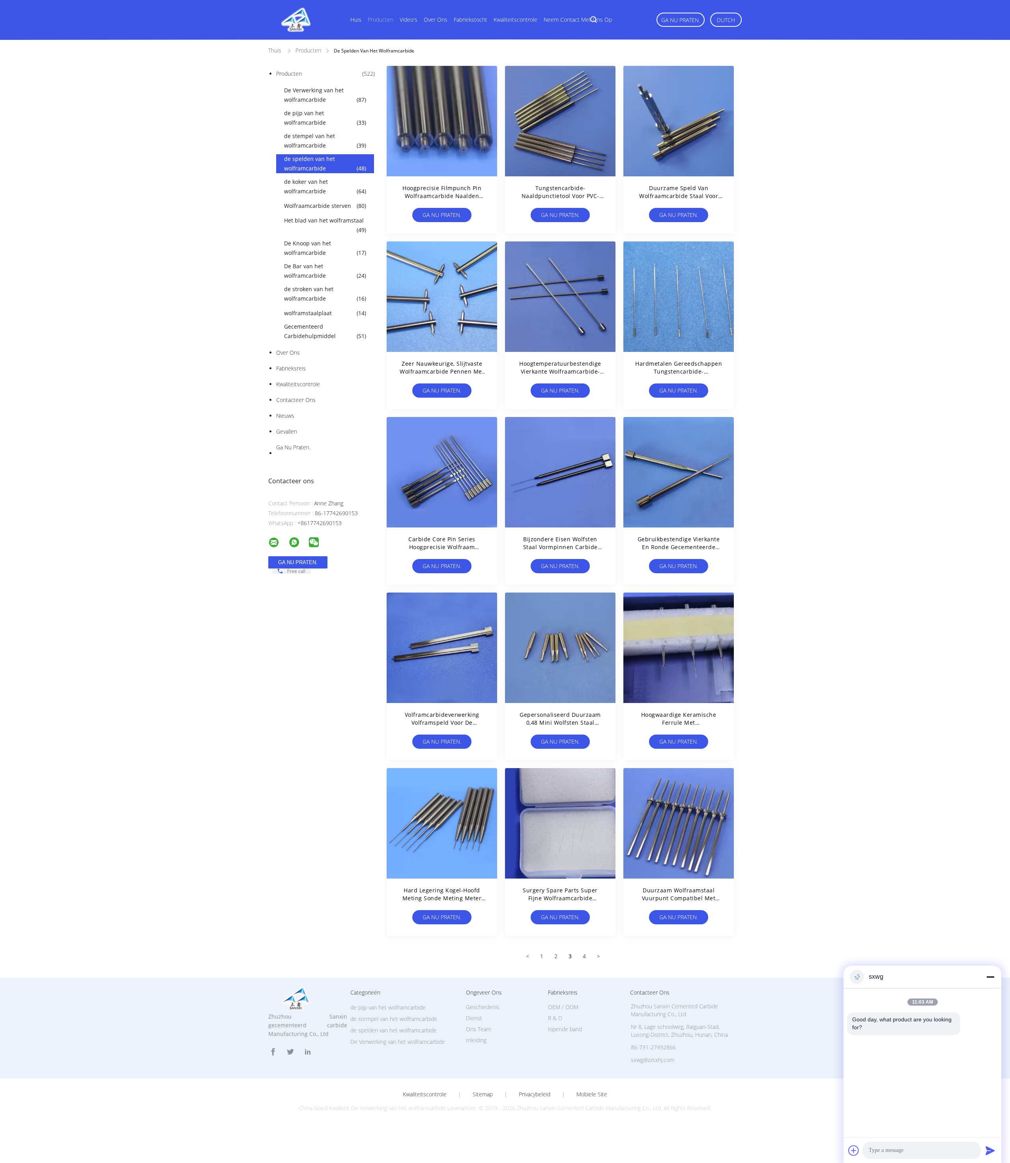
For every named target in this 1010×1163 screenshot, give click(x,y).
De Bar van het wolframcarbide (325, 270)
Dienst (474, 1018)
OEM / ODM (563, 1007)
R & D (555, 1018)
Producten (380, 19)
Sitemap (483, 1094)
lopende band (565, 1029)
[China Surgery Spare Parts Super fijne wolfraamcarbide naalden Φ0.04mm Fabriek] (560, 823)
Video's (408, 19)
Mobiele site (591, 1094)
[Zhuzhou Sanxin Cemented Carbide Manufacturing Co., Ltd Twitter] (290, 1052)
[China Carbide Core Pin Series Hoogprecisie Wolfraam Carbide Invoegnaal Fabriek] (442, 472)
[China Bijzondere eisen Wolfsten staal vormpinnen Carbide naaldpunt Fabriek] (560, 472)
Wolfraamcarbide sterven (325, 205)
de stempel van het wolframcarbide (325, 140)
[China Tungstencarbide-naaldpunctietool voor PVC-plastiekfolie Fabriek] (560, 121)
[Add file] (853, 1150)
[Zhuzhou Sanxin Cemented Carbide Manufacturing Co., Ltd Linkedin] (307, 1052)
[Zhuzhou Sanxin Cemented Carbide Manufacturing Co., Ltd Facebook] (273, 1052)
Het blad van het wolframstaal (325, 225)
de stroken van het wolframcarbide (325, 293)
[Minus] (990, 977)
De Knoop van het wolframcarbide (325, 247)
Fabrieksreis (291, 368)
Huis (355, 19)
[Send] (990, 1150)
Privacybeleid (534, 1094)
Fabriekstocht (470, 19)
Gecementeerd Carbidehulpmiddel (325, 331)
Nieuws (285, 415)
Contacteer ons (296, 400)
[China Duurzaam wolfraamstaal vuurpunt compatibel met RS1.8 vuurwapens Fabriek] (678, 823)
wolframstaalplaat (325, 313)
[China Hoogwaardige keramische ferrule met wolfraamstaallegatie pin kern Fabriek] (678, 648)
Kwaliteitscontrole (515, 19)
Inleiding (476, 1040)
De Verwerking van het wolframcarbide (325, 94)
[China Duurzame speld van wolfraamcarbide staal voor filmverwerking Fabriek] (678, 121)
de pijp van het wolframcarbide (325, 117)
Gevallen (286, 431)
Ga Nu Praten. (680, 20)
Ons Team (478, 1029)
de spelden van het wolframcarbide (325, 163)
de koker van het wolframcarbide (325, 186)
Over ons (435, 19)
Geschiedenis (482, 1007)
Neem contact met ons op (578, 19)
